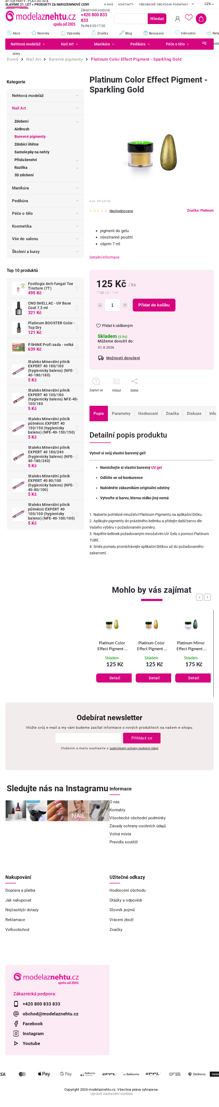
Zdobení (21, 121)
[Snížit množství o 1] (99, 305)
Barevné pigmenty (30, 136)
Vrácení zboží (122, 919)
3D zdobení (24, 175)
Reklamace (15, 919)
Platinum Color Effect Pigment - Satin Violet (191, 646)
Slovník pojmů (122, 909)
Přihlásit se (141, 738)
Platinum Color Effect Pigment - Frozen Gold (111, 646)
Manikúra (20, 188)
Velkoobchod (17, 929)
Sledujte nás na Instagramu (57, 788)
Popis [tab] (98, 413)
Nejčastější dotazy (21, 909)
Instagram (33, 1033)
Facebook (33, 1023)
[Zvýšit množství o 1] (125, 305)
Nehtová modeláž (28, 95)
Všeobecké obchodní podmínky (163, 4)
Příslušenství (25, 160)
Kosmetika (22, 226)
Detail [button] (115, 678)
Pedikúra (20, 200)
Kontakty (126, 4)
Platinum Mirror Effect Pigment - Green (151, 646)
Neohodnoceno (121, 211)
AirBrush (21, 129)
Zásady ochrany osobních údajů (138, 826)
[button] (112, 672)
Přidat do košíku (154, 305)
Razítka (21, 167)
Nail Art (19, 108)
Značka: (200, 210)
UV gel (156, 467)
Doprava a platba (20, 890)
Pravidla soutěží (124, 842)
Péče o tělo (22, 213)
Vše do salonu (25, 238)
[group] (112, 654)
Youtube (31, 1043)
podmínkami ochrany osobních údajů (134, 748)
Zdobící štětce (26, 144)
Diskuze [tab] (194, 413)
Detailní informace (104, 257)
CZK (208, 4)
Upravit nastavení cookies (111, 1094)
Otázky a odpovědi (126, 900)
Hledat (157, 18)
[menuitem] (29, 44)
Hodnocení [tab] (148, 413)
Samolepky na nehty (31, 152)
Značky (116, 929)
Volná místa (120, 834)
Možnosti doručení (123, 358)
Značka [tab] (172, 413)
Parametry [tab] (121, 413)
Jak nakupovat (18, 900)
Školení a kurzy (26, 251)
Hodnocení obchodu (128, 890)
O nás (108, 4)
